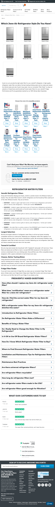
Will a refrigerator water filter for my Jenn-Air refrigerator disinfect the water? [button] (27, 306)
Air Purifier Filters (27, 10)
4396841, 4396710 (9, 215)
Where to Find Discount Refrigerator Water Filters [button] (24, 349)
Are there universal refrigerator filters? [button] (19, 367)
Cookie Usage (25, 502)
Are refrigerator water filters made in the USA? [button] (22, 383)
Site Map (40, 502)
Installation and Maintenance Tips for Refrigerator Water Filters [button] (27, 356)
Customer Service (41, 4)
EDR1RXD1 (7, 203)
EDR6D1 (6, 227)
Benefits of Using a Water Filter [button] (15, 324)
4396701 (36, 229)
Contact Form (17, 175)
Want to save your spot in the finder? (27, 168)
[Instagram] (46, 485)
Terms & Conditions (17, 502)
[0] (23, 5)
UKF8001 (36, 220)
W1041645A (18, 211)
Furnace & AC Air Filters (17, 10)
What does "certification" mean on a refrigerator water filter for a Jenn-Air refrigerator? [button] (26, 291)
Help (50, 503)
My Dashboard (32, 473)
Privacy (10, 502)
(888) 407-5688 (30, 179)
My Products (31, 475)
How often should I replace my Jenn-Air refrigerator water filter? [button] (27, 284)
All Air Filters (42, 10)
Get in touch (51, 4)
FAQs (20, 480)
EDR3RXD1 (7, 213)
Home (2, 15)
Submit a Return (22, 490)
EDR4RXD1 (7, 218)
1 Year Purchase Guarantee (20, 1)
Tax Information (22, 492)
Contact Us (21, 474)
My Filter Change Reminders (31, 482)
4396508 (6, 224)
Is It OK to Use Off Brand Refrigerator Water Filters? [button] (24, 336)
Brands (18, 15)
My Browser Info (32, 489)
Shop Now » (7, 124)
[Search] (18, 5)
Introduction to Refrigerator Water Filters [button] (20, 313)
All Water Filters (35, 10)
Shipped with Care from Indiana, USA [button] (37, 1)
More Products (49, 10)
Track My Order (31, 4)
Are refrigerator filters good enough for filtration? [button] (24, 389)
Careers (44, 502)
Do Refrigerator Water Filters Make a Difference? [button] (23, 318)
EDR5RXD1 (7, 222)
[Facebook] (39, 485)
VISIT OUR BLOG (7, 498)
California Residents (33, 502)
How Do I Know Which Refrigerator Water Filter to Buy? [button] (26, 342)
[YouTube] (49, 485)
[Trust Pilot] (24, 443)
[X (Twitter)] (42, 485)
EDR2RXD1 (7, 207)
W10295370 (38, 204)
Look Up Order (22, 485)
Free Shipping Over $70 (8, 1)
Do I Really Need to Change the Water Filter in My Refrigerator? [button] (23, 330)
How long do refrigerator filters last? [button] (18, 378)
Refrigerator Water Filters (5, 10)
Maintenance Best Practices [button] (14, 362)
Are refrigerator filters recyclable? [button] (17, 373)
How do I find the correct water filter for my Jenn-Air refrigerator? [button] (25, 299)
